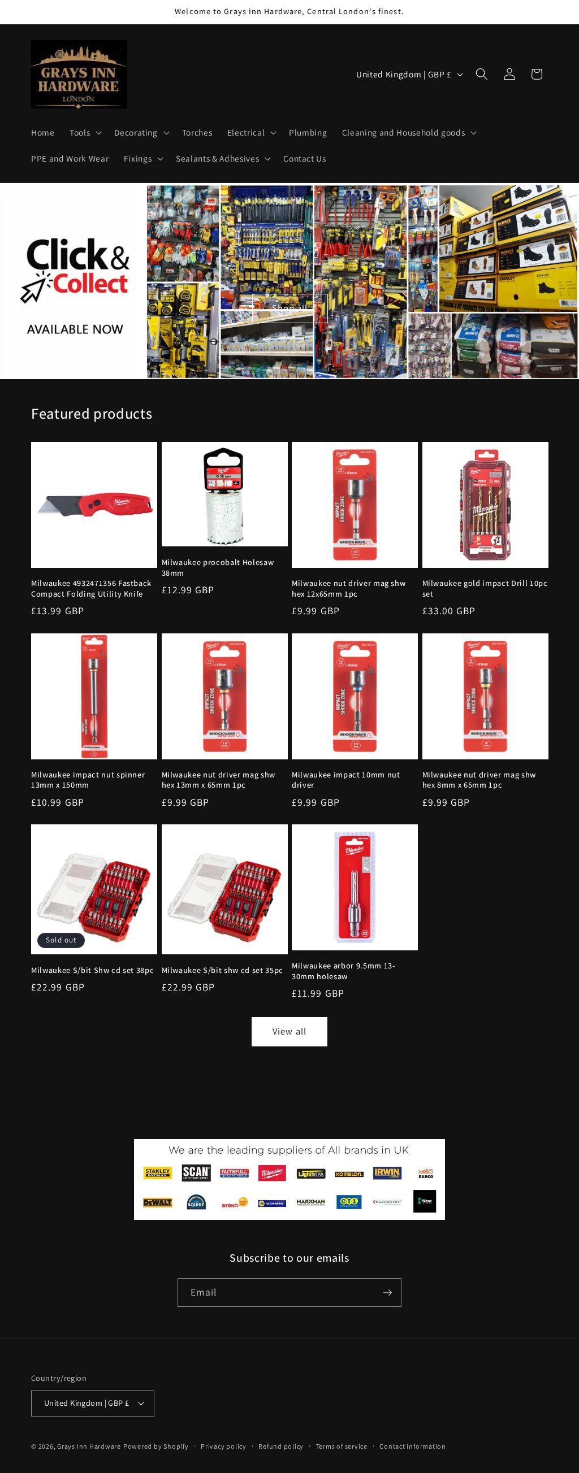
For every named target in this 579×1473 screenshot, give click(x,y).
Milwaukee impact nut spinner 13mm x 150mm (88, 780)
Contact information (412, 1446)
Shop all (289, 308)
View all (289, 1031)
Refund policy (281, 1446)
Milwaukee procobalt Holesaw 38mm (218, 567)
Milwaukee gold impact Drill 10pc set (485, 588)
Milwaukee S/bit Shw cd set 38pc (92, 970)
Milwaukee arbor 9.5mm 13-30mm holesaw (343, 971)
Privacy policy (224, 1446)
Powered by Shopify (156, 1446)
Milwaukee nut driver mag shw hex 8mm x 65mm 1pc (479, 780)
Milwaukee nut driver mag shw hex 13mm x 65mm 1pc (218, 780)
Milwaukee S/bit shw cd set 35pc (222, 970)
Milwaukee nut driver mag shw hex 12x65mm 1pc (348, 588)
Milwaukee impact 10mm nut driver (346, 780)
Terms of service (342, 1446)
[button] (84, 132)
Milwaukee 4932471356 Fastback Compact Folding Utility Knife (91, 588)
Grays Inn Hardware (89, 1446)
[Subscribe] (387, 1292)
